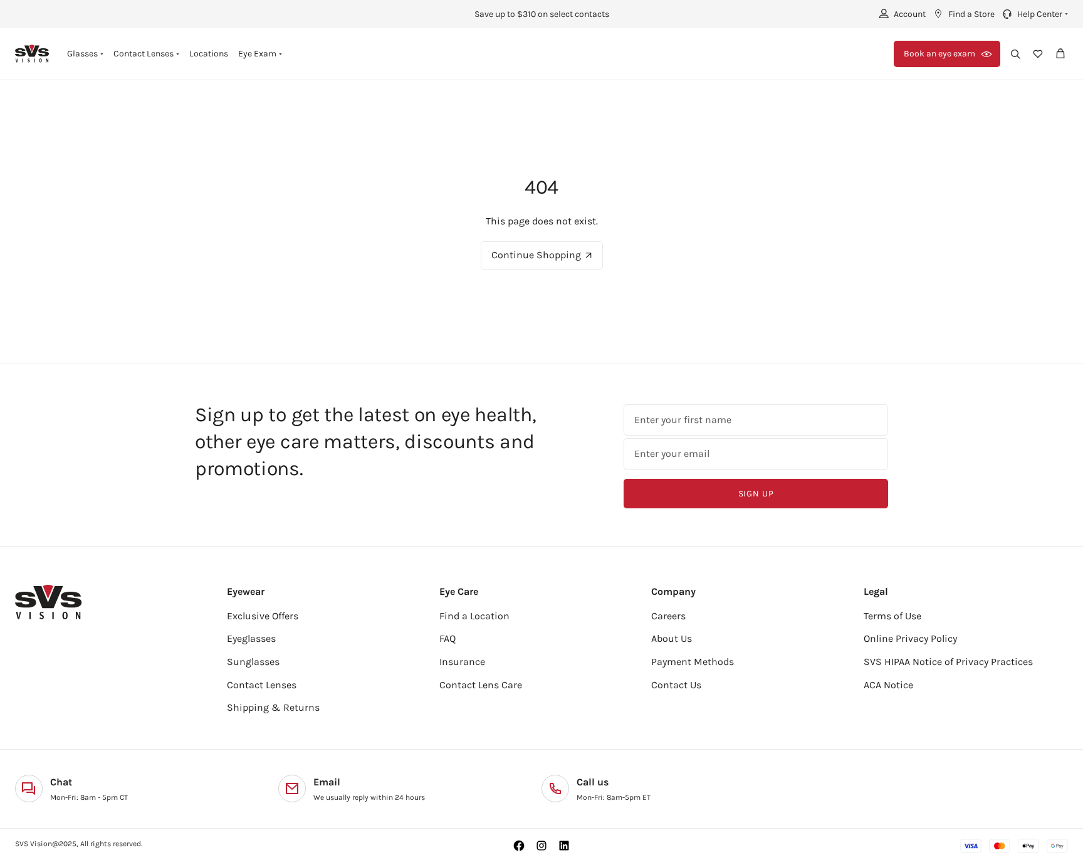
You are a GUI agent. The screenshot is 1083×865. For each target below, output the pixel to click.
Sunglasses (253, 662)
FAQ (447, 638)
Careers (668, 616)
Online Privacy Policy (910, 638)
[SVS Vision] (32, 54)
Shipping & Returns (273, 707)
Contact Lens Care (480, 685)
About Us (671, 638)
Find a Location (474, 616)
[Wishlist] (1037, 53)
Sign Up (756, 493)
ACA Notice (888, 685)
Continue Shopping (536, 255)
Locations (208, 53)
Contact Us (676, 685)
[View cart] (1060, 53)
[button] (1034, 13)
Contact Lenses (261, 685)
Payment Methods (692, 662)
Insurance (462, 662)
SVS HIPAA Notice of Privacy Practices (948, 662)
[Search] (1015, 53)
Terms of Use (892, 616)
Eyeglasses (251, 638)
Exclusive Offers (262, 616)
